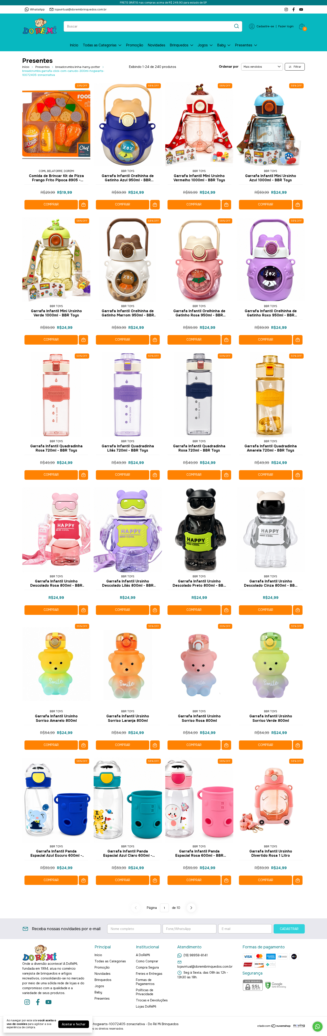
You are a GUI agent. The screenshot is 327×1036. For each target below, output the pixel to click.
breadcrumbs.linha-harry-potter (77, 67)
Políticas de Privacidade (144, 992)
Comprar (51, 204)
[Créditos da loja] (298, 1026)
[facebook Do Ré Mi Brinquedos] (293, 9)
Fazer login (286, 26)
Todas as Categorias (100, 45)
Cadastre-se (265, 26)
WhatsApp (37, 9)
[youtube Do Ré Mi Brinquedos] (301, 9)
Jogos (203, 45)
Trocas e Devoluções (152, 1000)
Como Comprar (147, 961)
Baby (221, 45)
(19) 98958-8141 (196, 955)
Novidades (156, 45)
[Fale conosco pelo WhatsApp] (318, 1027)
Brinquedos (179, 45)
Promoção (134, 45)
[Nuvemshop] (274, 1027)
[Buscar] (236, 26)
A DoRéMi (143, 955)
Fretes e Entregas (149, 974)
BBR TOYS (127, 171)
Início (74, 45)
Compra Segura (147, 967)
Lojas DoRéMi (146, 1006)
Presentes (243, 45)
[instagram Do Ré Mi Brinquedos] (286, 9)
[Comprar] (83, 204)
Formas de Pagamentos (145, 982)
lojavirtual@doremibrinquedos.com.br (81, 9)
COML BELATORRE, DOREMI (56, 171)
